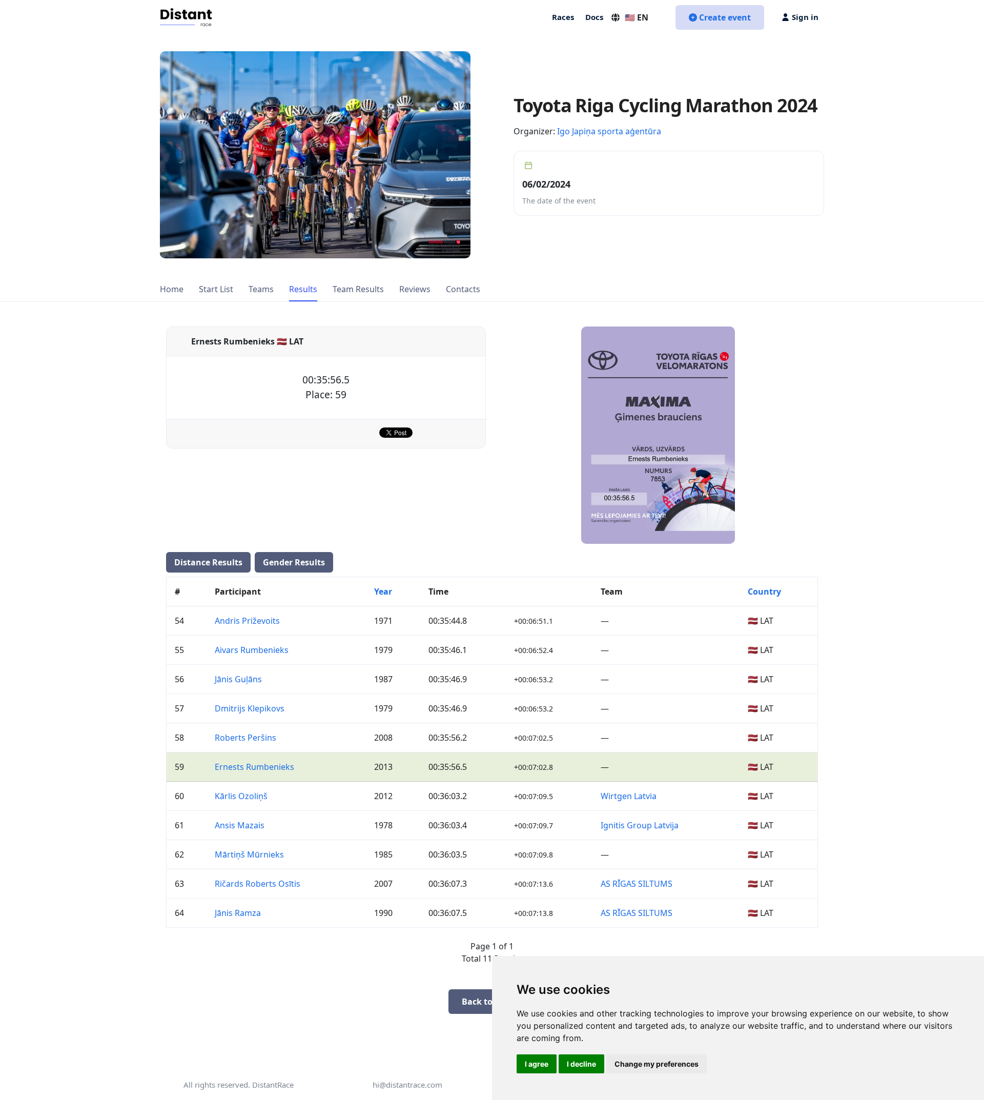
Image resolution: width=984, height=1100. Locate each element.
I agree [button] (536, 1064)
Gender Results (294, 562)
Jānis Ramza (238, 913)
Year (383, 591)
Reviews (414, 289)
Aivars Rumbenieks (252, 650)
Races (563, 17)
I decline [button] (581, 1064)
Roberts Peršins (245, 737)
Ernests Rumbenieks (254, 766)
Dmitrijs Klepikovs (249, 708)
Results (303, 289)
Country (764, 591)
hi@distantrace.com (407, 1084)
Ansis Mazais (239, 825)
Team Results (358, 289)
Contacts (463, 289)
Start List (216, 289)
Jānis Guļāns (238, 679)
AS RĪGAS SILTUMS (636, 883)
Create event (725, 17)
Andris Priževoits (247, 620)
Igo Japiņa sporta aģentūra (609, 131)
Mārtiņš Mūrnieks (249, 854)
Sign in (805, 17)
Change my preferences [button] (656, 1064)
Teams (261, 289)
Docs (594, 17)
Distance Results (208, 562)
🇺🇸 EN (636, 17)
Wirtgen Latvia (629, 796)
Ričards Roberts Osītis (257, 883)
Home (171, 289)
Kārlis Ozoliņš (241, 796)
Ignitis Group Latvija (640, 825)
